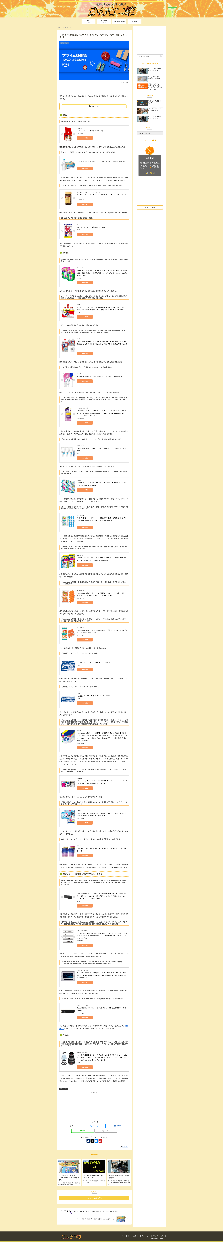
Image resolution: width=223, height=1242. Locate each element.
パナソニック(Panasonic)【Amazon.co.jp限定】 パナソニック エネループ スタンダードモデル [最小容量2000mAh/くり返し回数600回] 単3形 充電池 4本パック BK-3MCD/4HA (102, 936)
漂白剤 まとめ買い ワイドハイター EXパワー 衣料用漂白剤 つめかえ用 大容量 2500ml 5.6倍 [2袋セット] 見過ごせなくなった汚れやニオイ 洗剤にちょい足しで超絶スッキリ (102, 273)
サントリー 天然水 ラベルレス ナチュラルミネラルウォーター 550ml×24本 (101, 161)
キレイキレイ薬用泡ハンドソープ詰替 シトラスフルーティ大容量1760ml (99, 376)
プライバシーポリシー (158, 1236)
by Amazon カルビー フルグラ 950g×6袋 (90, 131)
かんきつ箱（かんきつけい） (129, 1236)
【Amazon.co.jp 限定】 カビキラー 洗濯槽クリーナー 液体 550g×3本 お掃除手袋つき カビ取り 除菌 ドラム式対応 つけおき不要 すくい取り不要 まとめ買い (102, 344)
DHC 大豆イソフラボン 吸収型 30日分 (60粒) (91, 227)
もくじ (93, 106)
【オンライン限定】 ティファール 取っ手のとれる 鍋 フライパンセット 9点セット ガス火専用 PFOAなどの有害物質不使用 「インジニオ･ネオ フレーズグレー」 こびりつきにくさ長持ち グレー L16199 (102, 1057)
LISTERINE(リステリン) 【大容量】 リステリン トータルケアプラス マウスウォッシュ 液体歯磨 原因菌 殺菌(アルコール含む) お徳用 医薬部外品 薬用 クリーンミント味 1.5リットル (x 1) (101, 413)
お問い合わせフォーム (144, 1236)
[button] (106, 1131)
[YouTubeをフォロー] (100, 1141)
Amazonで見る (85, 137)
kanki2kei (150, 158)
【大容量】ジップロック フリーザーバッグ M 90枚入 (93, 662)
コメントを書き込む (94, 1198)
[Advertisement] (94, 88)
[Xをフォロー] (92, 1141)
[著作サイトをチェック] (88, 1141)
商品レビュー (64, 1088)
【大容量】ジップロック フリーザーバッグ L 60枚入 (93, 696)
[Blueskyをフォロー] (96, 1141)
